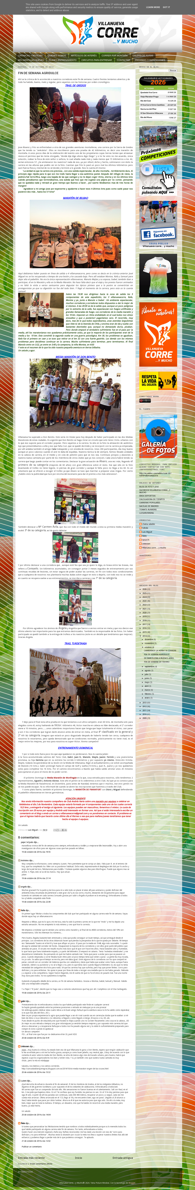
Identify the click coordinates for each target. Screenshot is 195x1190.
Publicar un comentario (32, 1147)
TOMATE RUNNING (148, 509)
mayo (147, 682)
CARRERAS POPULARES (149, 503)
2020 (144, 612)
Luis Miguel (147, 532)
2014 (144, 636)
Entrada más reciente (31, 1157)
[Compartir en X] (60, 830)
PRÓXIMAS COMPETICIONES (150, 60)
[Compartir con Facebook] (63, 830)
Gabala (145, 528)
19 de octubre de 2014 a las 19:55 (36, 852)
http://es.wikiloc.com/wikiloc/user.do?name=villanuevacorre (155, 474)
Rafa (23, 910)
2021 (144, 609)
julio (147, 674)
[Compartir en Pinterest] (65, 830)
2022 (144, 605)
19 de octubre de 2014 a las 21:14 (36, 878)
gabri (23, 1001)
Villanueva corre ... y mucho (154, 548)
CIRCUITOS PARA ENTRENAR (97, 60)
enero (147, 698)
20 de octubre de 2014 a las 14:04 (36, 1115)
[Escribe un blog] (57, 830)
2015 (144, 632)
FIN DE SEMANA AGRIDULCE (156, 654)
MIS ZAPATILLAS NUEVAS (31, 60)
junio (147, 678)
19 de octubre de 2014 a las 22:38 (36, 902)
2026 (144, 589)
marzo (148, 690)
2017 (144, 624)
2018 (144, 620)
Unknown (25, 1046)
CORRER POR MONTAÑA (115, 55)
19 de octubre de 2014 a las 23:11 (36, 993)
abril (147, 686)
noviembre (149, 643)
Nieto (144, 536)
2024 (144, 597)
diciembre (149, 639)
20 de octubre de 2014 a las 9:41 (35, 1038)
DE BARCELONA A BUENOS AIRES (159, 658)
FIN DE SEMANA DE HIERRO (156, 662)
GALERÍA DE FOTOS (142, 55)
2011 (144, 710)
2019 (144, 616)
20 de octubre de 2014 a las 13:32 (36, 1072)
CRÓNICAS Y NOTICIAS (30, 55)
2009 (144, 718)
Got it (166, 7)
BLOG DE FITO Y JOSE (149, 487)
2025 (144, 593)
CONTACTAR (123, 60)
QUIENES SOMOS (57, 55)
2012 (144, 706)
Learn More (153, 7)
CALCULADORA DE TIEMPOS (152, 499)
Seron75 (145, 540)
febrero (148, 694)
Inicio (78, 1157)
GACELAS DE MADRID (149, 506)
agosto (148, 670)
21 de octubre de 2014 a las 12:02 (36, 1141)
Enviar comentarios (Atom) (41, 1164)
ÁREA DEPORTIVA (147, 496)
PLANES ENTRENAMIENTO (63, 60)
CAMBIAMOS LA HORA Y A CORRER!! (160, 650)
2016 (144, 628)
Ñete (23, 1123)
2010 (144, 714)
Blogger (131, 1183)
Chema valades (148, 524)
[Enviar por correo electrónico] (54, 830)
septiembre (150, 666)
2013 (144, 702)
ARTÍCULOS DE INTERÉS (84, 55)
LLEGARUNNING (146, 513)
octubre (148, 647)
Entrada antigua (123, 1157)
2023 (144, 601)
